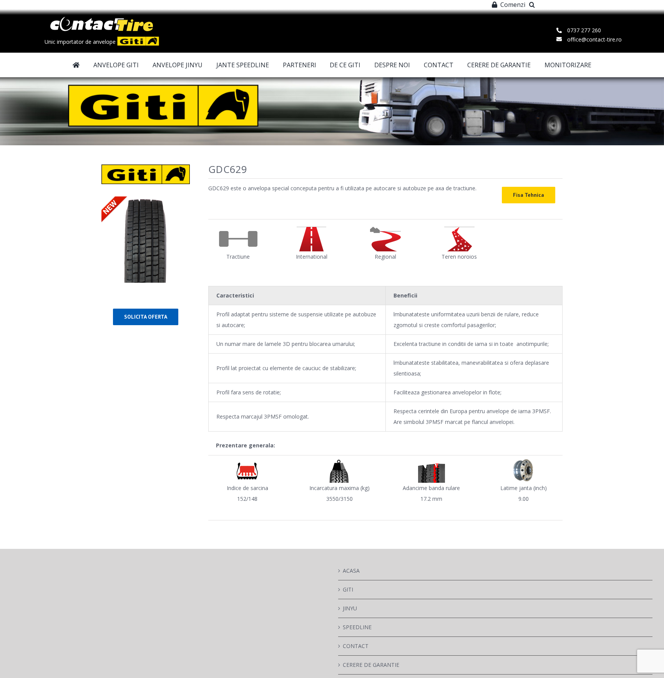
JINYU (350, 608)
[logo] (101, 19)
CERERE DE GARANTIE (371, 664)
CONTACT (356, 646)
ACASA (351, 570)
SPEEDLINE (357, 627)
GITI (348, 589)
